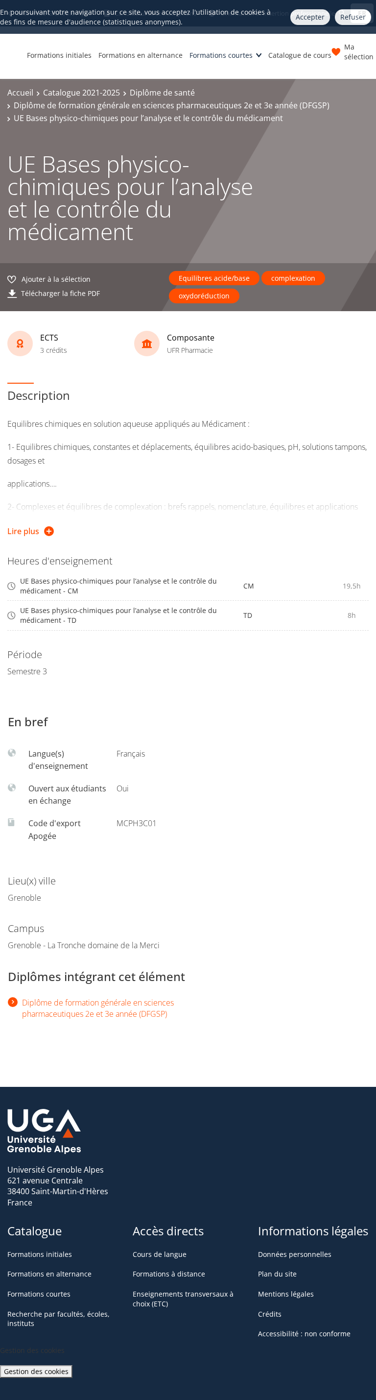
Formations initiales (59, 55)
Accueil (20, 92)
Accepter (310, 17)
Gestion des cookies (36, 1371)
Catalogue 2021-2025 (81, 92)
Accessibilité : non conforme (304, 1333)
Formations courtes (221, 55)
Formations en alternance (140, 55)
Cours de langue (160, 1254)
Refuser (353, 17)
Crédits (270, 1314)
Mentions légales (286, 1294)
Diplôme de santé (162, 92)
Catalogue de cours (299, 55)
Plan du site (277, 1273)
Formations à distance (169, 1273)
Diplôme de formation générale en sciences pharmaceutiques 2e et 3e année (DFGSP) (171, 105)
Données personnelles (294, 1254)
